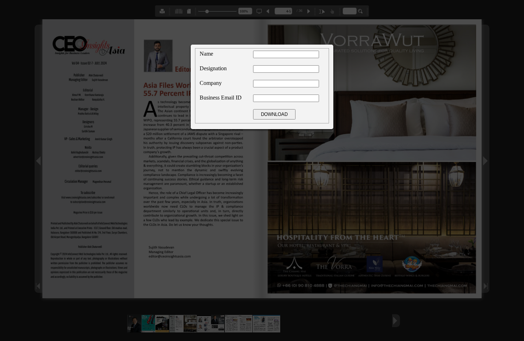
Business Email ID (221, 98)
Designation (213, 68)
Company (211, 83)
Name (206, 54)
